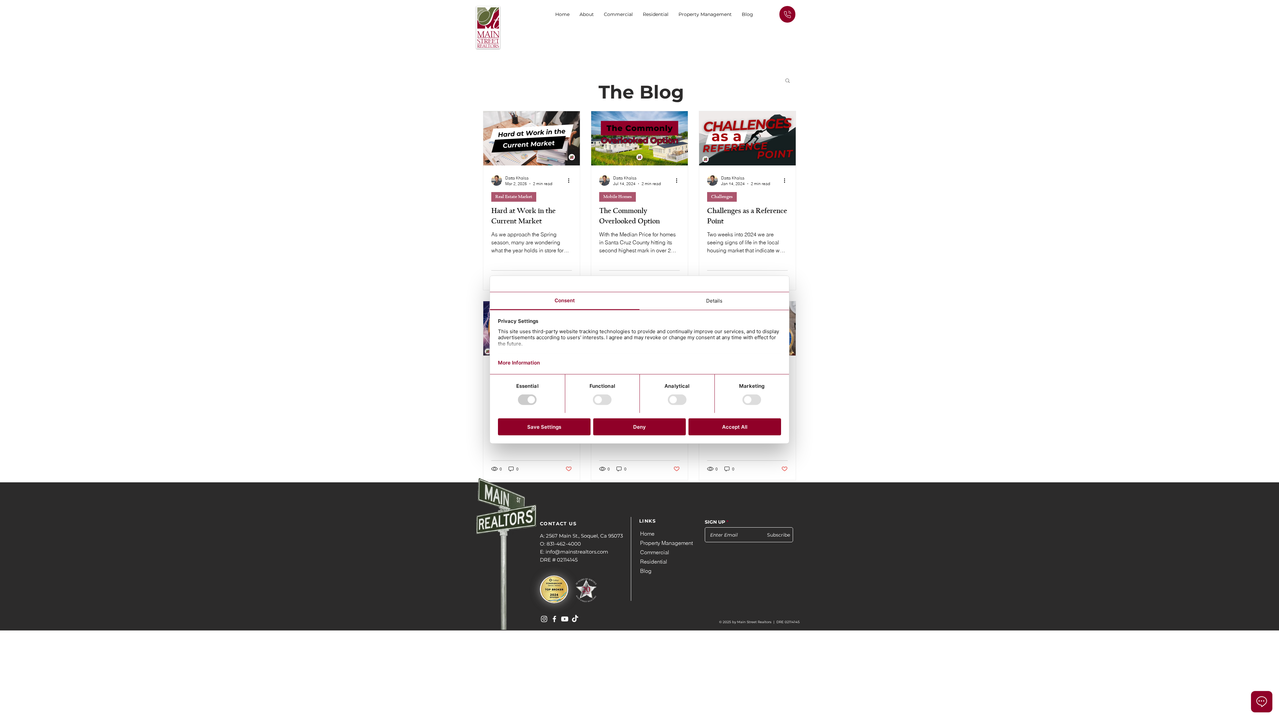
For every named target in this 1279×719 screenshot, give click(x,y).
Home (647, 533)
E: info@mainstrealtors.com (574, 552)
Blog (645, 571)
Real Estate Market (513, 196)
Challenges (722, 196)
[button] (618, 14)
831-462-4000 (564, 544)
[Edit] (787, 14)
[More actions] (571, 180)
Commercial (654, 552)
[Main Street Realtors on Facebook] (554, 619)
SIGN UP (715, 522)
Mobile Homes (617, 196)
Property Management (666, 543)
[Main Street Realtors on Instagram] (544, 619)
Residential (653, 561)
